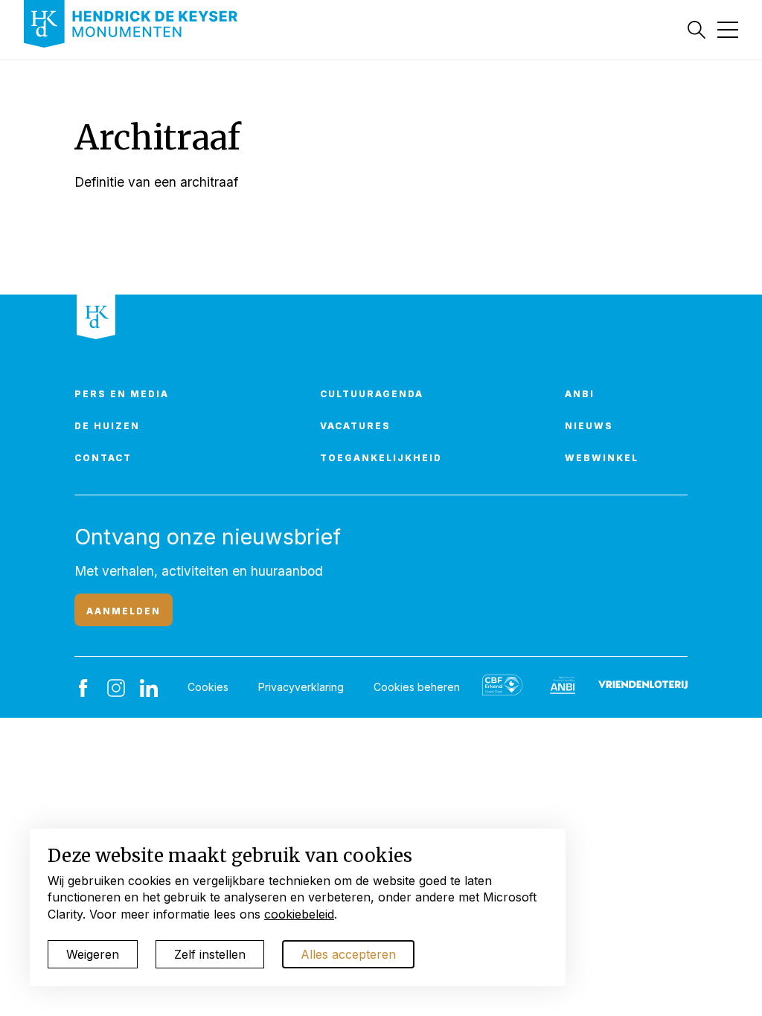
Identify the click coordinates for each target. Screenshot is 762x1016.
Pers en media (121, 393)
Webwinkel (601, 457)
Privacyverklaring (301, 687)
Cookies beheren (417, 687)
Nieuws (589, 425)
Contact (103, 457)
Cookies (208, 687)
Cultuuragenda (371, 393)
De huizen (107, 425)
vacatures (355, 425)
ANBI (580, 393)
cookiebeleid (299, 914)
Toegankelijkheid (381, 457)
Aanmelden (123, 611)
